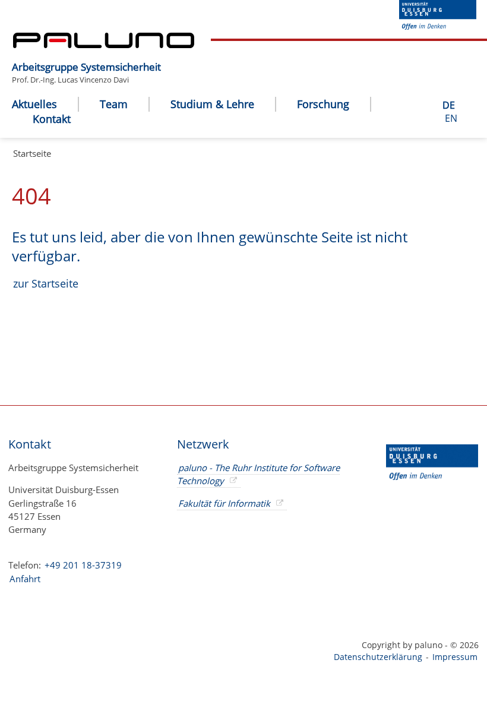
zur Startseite (45, 283)
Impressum (454, 656)
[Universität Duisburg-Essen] (437, 26)
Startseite (32, 153)
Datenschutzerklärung (378, 656)
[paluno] (103, 44)
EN (451, 118)
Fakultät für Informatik (224, 503)
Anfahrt (25, 579)
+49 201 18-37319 (83, 565)
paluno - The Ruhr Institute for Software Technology (258, 474)
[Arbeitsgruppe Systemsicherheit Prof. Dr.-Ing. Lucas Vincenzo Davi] (167, 57)
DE (448, 105)
